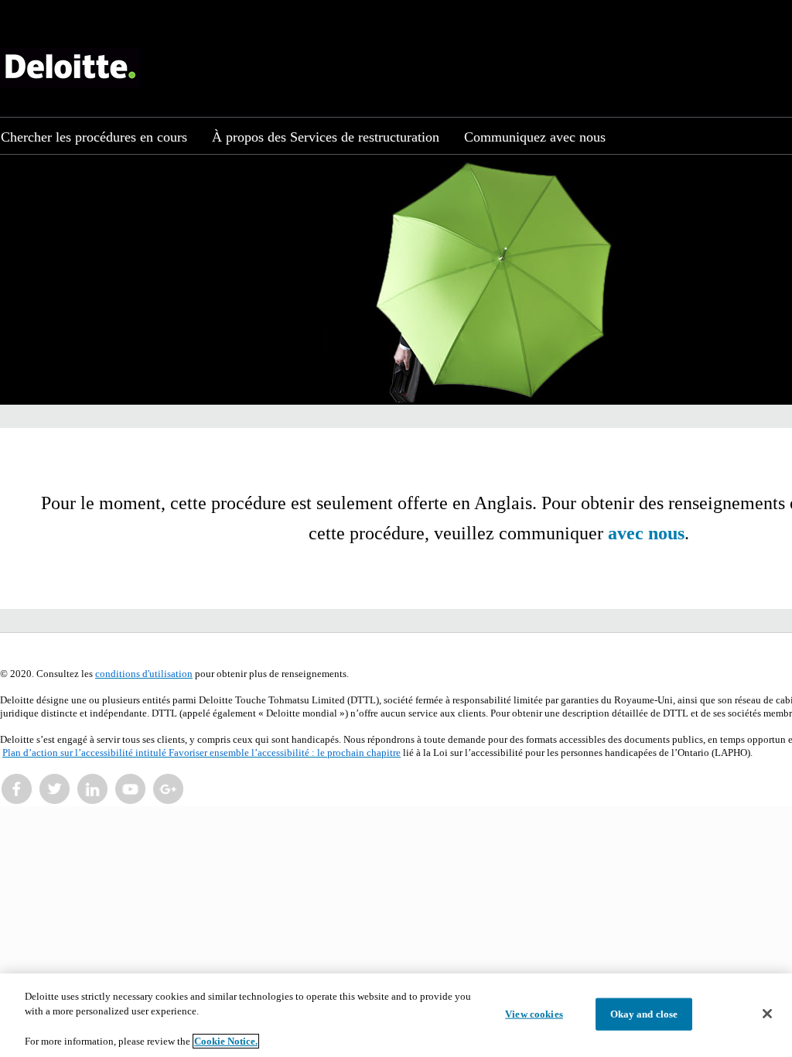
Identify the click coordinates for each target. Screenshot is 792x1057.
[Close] (767, 1014)
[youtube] (130, 789)
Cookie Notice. (226, 1041)
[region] (396, 1015)
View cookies (534, 1014)
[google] (168, 789)
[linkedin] (92, 789)
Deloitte (70, 67)
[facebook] (17, 789)
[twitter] (54, 789)
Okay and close (644, 1014)
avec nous (646, 533)
